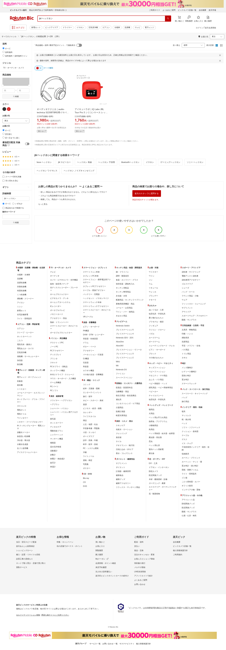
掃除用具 (185, 338)
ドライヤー (67, 27)
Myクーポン (100, 559)
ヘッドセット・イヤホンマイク (96, 298)
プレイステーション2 (125, 358)
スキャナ (53, 363)
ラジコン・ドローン (157, 330)
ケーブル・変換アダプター (94, 290)
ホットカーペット (24, 336)
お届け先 (6, 116)
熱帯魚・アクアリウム (158, 421)
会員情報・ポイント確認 (105, 563)
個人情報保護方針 (180, 550)
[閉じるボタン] (220, 55)
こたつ (20, 340)
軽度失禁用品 (121, 415)
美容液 (118, 437)
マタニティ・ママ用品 (158, 376)
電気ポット (21, 410)
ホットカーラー (56, 423)
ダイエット (120, 467)
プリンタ (53, 359)
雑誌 (85, 420)
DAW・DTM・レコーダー (93, 335)
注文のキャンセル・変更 (144, 555)
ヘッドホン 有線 (84, 162)
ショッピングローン (24, 550)
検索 (17, 96)
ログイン (199, 28)
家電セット (36, 27)
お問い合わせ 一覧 (110, 644)
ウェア (184, 300)
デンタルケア (55, 427)
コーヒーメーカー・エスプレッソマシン (31, 394)
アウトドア (186, 312)
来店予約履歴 (101, 567)
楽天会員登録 (210, 28)
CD (84, 482)
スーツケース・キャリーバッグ (195, 393)
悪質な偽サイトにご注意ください (55, 615)
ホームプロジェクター (59, 294)
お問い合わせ (139, 584)
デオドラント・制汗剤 (125, 445)
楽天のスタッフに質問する (147, 193)
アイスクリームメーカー (27, 452)
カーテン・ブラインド (191, 458)
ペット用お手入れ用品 (158, 417)
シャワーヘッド (56, 435)
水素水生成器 (22, 444)
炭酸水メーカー (23, 432)
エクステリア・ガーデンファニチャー (162, 488)
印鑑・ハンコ (187, 334)
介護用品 (119, 407)
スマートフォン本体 (91, 272)
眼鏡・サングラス (189, 320)
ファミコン (120, 374)
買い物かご (100, 542)
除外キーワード (8, 212)
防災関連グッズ (155, 475)
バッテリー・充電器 (91, 294)
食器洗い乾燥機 (23, 436)
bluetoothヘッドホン (130, 162)
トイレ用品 (186, 354)
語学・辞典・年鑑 (90, 440)
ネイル (118, 441)
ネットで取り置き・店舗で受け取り (31, 563)
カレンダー (87, 412)
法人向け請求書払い (103, 572)
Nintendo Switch (123, 326)
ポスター (86, 468)
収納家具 (185, 454)
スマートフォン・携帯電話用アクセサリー (97, 281)
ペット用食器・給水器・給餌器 (162, 433)
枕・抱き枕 (186, 419)
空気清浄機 (93, 27)
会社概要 (202, 10)
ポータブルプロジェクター (61, 333)
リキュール (153, 288)
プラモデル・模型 (156, 322)
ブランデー (153, 296)
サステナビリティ (126, 644)
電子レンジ (149, 27)
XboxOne (120, 342)
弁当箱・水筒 (121, 296)
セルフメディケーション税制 (28, 615)
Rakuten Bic (22, 18)
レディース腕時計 (189, 372)
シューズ (185, 288)
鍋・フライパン (122, 272)
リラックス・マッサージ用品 (128, 487)
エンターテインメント (92, 392)
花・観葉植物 (154, 494)
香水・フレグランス (124, 453)
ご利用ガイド (154, 10)
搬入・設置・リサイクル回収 (28, 555)
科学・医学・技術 (90, 444)
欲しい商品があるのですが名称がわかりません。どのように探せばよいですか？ (74, 192)
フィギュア (153, 326)
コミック (86, 384)
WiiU (118, 362)
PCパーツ (54, 386)
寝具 (183, 411)
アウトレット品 (188, 500)
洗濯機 (127, 27)
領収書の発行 (139, 563)
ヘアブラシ (54, 404)
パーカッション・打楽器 (93, 355)
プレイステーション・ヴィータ (129, 350)
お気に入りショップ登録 (144, 559)
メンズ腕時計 (187, 368)
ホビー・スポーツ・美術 (93, 400)
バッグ (184, 397)
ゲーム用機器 (55, 382)
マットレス (186, 415)
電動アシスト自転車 (190, 276)
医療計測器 (120, 411)
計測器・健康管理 (123, 471)
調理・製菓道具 (122, 276)
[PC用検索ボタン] (168, 18)
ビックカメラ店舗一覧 (187, 10)
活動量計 (53, 451)
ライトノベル (88, 456)
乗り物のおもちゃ (156, 318)
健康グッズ (120, 479)
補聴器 (53, 443)
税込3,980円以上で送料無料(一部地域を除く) (48, 10)
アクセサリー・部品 (58, 318)
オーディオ (54, 276)
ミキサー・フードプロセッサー (30, 422)
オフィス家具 (187, 486)
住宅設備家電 (22, 314)
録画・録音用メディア (59, 284)
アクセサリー (88, 351)
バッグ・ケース (188, 292)
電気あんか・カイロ (25, 348)
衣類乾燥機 (21, 287)
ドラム (86, 343)
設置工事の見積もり (24, 559)
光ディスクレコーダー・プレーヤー (64, 289)
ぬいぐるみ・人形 (156, 310)
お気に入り (100, 546)
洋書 (85, 452)
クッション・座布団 (190, 431)
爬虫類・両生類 (155, 437)
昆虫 (151, 441)
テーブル (185, 435)
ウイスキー (153, 272)
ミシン (20, 307)
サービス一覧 (95, 644)
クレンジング (121, 433)
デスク (184, 439)
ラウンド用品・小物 (190, 296)
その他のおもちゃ (156, 358)
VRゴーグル (88, 317)
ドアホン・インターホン (159, 467)
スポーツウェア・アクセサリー (195, 316)
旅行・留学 (87, 396)
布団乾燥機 (21, 291)
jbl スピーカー (64, 162)
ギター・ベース (89, 347)
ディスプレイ (55, 355)
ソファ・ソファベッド (191, 427)
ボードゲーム (154, 342)
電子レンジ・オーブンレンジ (29, 377)
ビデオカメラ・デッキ (59, 298)
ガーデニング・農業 (157, 483)
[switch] (27, 144)
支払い (137, 546)
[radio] (3, 48)
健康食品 (119, 475)
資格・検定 (87, 460)
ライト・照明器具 (24, 318)
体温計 (53, 467)
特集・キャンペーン (65, 542)
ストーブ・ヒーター (25, 332)
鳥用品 (151, 429)
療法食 (151, 453)
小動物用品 (153, 425)
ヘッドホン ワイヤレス (47, 170)
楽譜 (85, 404)
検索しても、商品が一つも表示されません (58, 199)
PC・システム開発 (91, 448)
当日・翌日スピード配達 (26, 542)
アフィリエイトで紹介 (143, 576)
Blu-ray (86, 478)
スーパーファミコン (124, 378)
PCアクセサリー (57, 351)
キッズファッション (157, 368)
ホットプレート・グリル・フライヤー (31, 400)
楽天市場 (212, 10)
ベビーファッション (157, 372)
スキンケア (120, 425)
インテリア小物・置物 (191, 490)
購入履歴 (99, 555)
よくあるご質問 (169, 10)
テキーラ (152, 300)
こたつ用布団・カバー (191, 482)
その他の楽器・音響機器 (93, 374)
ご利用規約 (177, 555)
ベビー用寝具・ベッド (158, 384)
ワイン (151, 276)
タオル (184, 358)
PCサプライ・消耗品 (58, 366)
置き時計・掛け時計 (190, 466)
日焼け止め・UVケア (124, 449)
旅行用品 (185, 401)
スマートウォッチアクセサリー (96, 306)
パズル (151, 334)
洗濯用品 (185, 342)
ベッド (184, 423)
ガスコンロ (21, 406)
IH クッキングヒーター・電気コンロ (31, 427)
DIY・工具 (153, 463)
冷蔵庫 (117, 27)
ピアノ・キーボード (91, 327)
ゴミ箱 (184, 478)
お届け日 (6, 126)
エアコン (106, 27)
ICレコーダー (55, 306)
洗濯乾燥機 (21, 283)
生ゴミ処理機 (22, 448)
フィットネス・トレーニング (194, 304)
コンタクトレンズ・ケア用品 (128, 403)
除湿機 (20, 364)
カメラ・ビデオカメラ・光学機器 (64, 280)
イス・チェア (187, 443)
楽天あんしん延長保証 (25, 546)
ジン (151, 280)
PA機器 (86, 331)
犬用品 (151, 413)
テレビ (137, 27)
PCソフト (54, 390)
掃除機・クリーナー (25, 299)
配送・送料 (138, 542)
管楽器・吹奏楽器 (90, 339)
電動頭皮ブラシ (56, 431)
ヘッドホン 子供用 (106, 162)
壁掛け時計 (186, 376)
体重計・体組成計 (57, 459)
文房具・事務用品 (189, 330)
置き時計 (185, 380)
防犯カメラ (153, 471)
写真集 (86, 464)
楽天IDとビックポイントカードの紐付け (112, 576)
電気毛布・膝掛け (24, 344)
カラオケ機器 (88, 370)
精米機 (20, 385)
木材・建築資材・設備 (158, 479)
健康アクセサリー (123, 483)
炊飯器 (20, 381)
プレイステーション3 (125, 354)
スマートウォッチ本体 (92, 302)
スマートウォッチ (189, 384)
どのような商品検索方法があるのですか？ (58, 196)
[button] (9, 81)
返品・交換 (138, 550)
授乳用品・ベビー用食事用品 (161, 388)
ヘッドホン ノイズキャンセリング (79, 170)
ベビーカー (153, 391)
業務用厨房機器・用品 (125, 304)
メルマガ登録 (139, 567)
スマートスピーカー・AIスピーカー (64, 327)
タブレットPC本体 (91, 276)
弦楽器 (86, 363)
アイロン (20, 303)
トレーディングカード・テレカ (162, 346)
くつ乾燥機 (21, 295)
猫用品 (151, 409)
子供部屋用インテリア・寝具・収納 (195, 448)
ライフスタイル (89, 416)
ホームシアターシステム (60, 302)
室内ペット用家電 (156, 449)
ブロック (152, 354)
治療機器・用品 (122, 391)
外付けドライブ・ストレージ (62, 374)
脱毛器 (53, 419)
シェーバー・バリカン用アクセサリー (64, 413)
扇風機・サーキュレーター (28, 356)
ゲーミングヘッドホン (170, 162)
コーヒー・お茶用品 (124, 308)
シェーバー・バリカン (59, 408)
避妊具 (118, 399)
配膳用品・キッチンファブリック (130, 300)
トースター (21, 389)
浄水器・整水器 (23, 440)
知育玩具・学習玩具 (157, 314)
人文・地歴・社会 (90, 424)
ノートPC (54, 347)
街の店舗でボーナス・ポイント (70, 546)
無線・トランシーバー (59, 322)
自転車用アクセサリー (191, 280)
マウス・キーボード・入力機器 (63, 378)
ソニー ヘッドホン (195, 162)
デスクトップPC (57, 343)
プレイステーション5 (125, 330)
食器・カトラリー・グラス (127, 280)
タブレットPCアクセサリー (94, 286)
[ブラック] (4, 109)
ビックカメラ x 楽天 (18, 10)
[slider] (2, 85)
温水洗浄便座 (55, 447)
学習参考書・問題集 (91, 428)
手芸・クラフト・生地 (191, 346)
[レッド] (9, 109)
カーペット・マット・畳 (192, 462)
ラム (151, 284)
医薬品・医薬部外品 (124, 388)
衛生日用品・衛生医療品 (126, 395)
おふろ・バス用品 (156, 380)
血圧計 (53, 463)
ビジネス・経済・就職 (92, 408)
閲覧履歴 (99, 550)
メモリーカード (56, 314)
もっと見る (43, 204)
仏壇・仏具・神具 (189, 516)
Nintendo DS (121, 370)
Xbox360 (119, 346)
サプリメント (121, 463)
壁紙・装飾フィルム (190, 470)
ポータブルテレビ (57, 310)
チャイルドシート (156, 395)
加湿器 (20, 360)
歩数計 (53, 455)
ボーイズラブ (88, 436)
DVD (85, 486)
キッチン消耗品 (122, 288)
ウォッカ (152, 292)
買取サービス (21, 567)
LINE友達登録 (140, 572)
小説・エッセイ (89, 432)
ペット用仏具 (154, 445)
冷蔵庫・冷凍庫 (23, 275)
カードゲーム (154, 338)
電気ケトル (21, 414)
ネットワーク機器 (57, 370)
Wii (117, 366)
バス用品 (185, 350)
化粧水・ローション (124, 429)
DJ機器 (86, 359)
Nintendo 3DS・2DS (124, 338)
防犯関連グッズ (188, 504)
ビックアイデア (51, 27)
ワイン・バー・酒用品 (125, 312)
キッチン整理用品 (123, 292)
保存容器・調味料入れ (125, 284)
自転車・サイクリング (191, 272)
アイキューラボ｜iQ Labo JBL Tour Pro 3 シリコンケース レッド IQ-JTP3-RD (91, 112)
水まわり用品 (121, 316)
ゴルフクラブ (187, 284)
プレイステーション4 (125, 334)
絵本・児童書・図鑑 (91, 388)
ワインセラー (22, 418)
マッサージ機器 (56, 439)
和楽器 (86, 366)
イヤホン (80, 27)
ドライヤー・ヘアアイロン (61, 400)
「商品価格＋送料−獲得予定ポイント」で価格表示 (54, 45)
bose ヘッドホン (44, 162)
